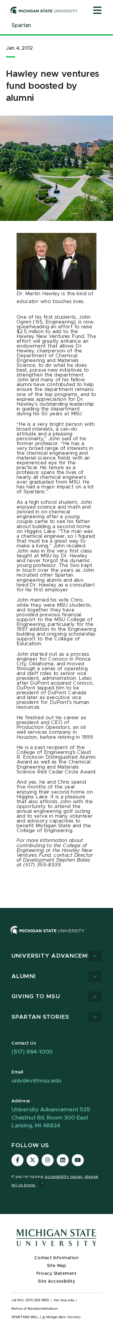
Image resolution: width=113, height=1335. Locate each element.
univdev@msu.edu (36, 1081)
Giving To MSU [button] (35, 996)
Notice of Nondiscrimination (34, 1308)
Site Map (56, 1266)
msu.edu (67, 1300)
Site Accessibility (56, 1281)
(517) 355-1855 (37, 1300)
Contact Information (56, 1258)
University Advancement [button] (55, 956)
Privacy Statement (56, 1274)
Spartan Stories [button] (40, 1017)
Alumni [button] (23, 976)
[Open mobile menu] (97, 10)
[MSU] (47, 936)
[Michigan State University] (44, 10)
